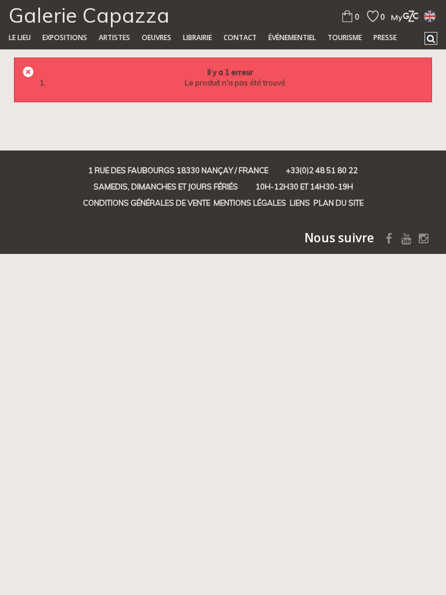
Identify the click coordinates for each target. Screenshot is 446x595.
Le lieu (20, 37)
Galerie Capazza (89, 15)
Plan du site (339, 202)
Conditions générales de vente (146, 202)
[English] (429, 16)
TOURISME (345, 37)
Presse (385, 37)
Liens (300, 202)
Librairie (197, 37)
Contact (240, 37)
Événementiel (292, 37)
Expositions (64, 37)
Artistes (114, 37)
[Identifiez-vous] (401, 16)
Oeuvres (156, 37)
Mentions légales (250, 202)
